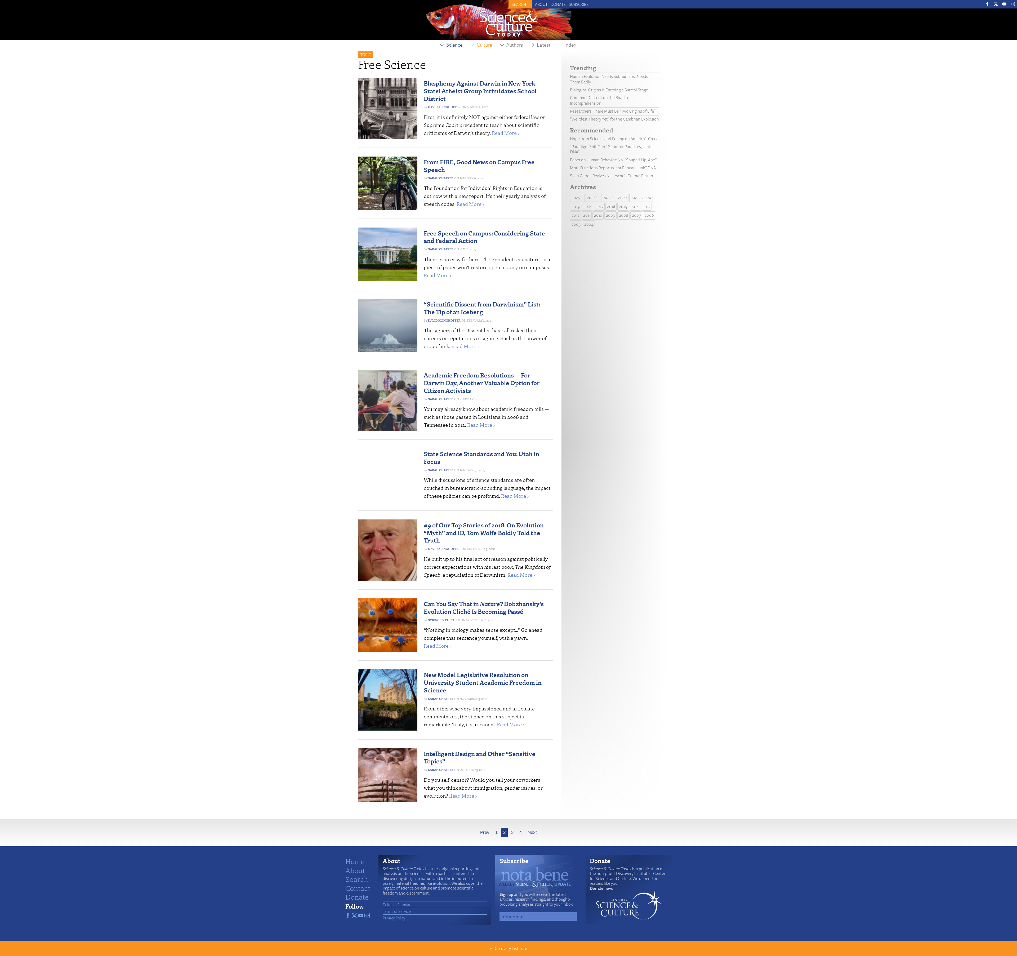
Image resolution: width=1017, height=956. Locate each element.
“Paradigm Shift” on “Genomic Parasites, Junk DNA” (610, 149)
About (541, 4)
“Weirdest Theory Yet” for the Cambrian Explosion (614, 119)
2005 (576, 224)
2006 (649, 215)
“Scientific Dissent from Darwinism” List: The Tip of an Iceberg (482, 307)
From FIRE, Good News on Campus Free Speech (479, 165)
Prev (484, 832)
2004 (589, 224)
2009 (610, 215)
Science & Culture (444, 620)
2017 (599, 206)
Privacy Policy (394, 917)
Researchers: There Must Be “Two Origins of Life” (612, 111)
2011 (586, 215)
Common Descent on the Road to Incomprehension (600, 100)
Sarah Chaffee (440, 178)
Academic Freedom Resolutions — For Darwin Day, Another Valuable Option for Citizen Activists (482, 382)
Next (532, 832)
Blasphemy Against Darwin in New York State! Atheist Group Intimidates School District (480, 90)
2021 (635, 197)
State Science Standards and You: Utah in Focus (481, 457)
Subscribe (579, 4)
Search (356, 878)
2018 (587, 206)
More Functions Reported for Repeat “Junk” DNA (613, 167)
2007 (636, 215)
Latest (544, 45)
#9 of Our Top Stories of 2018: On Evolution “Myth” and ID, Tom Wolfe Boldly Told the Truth (484, 532)
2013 (646, 206)
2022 (622, 197)
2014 (635, 206)
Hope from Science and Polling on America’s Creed (614, 138)
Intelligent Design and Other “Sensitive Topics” (480, 757)
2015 (623, 206)
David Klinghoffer (444, 107)
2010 (598, 215)
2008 (623, 215)
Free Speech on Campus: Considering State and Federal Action (484, 236)
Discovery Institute (510, 948)
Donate (558, 4)
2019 (576, 206)
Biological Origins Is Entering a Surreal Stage (609, 89)
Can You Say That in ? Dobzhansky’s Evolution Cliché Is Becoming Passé (484, 607)
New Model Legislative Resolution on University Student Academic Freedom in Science (483, 682)
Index (570, 45)
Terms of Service (397, 911)
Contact (357, 887)
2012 (575, 215)
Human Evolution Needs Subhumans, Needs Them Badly (609, 79)
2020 (646, 197)
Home (355, 861)
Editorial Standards (398, 904)
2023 (607, 197)
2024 (591, 197)
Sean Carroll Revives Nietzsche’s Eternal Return (611, 175)
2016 (611, 206)
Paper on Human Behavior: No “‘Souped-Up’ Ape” (613, 159)
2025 (576, 197)
